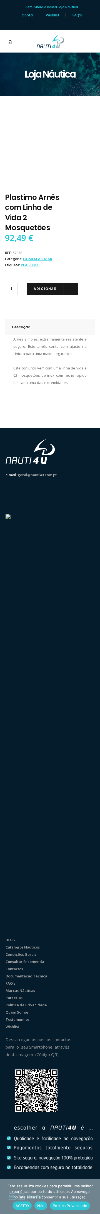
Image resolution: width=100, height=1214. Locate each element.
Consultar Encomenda (25, 961)
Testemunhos (17, 1019)
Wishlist (52, 15)
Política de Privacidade (26, 1004)
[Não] (93, 1196)
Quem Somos (17, 1012)
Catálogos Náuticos (23, 947)
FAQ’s (77, 15)
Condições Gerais (21, 954)
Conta (27, 15)
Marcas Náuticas (20, 990)
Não (40, 1205)
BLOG (10, 939)
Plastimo (30, 264)
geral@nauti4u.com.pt (37, 474)
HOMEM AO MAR (37, 258)
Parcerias (14, 997)
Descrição (21, 327)
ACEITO (22, 1205)
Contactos (14, 968)
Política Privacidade (70, 1205)
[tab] (50, 327)
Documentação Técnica (26, 976)
